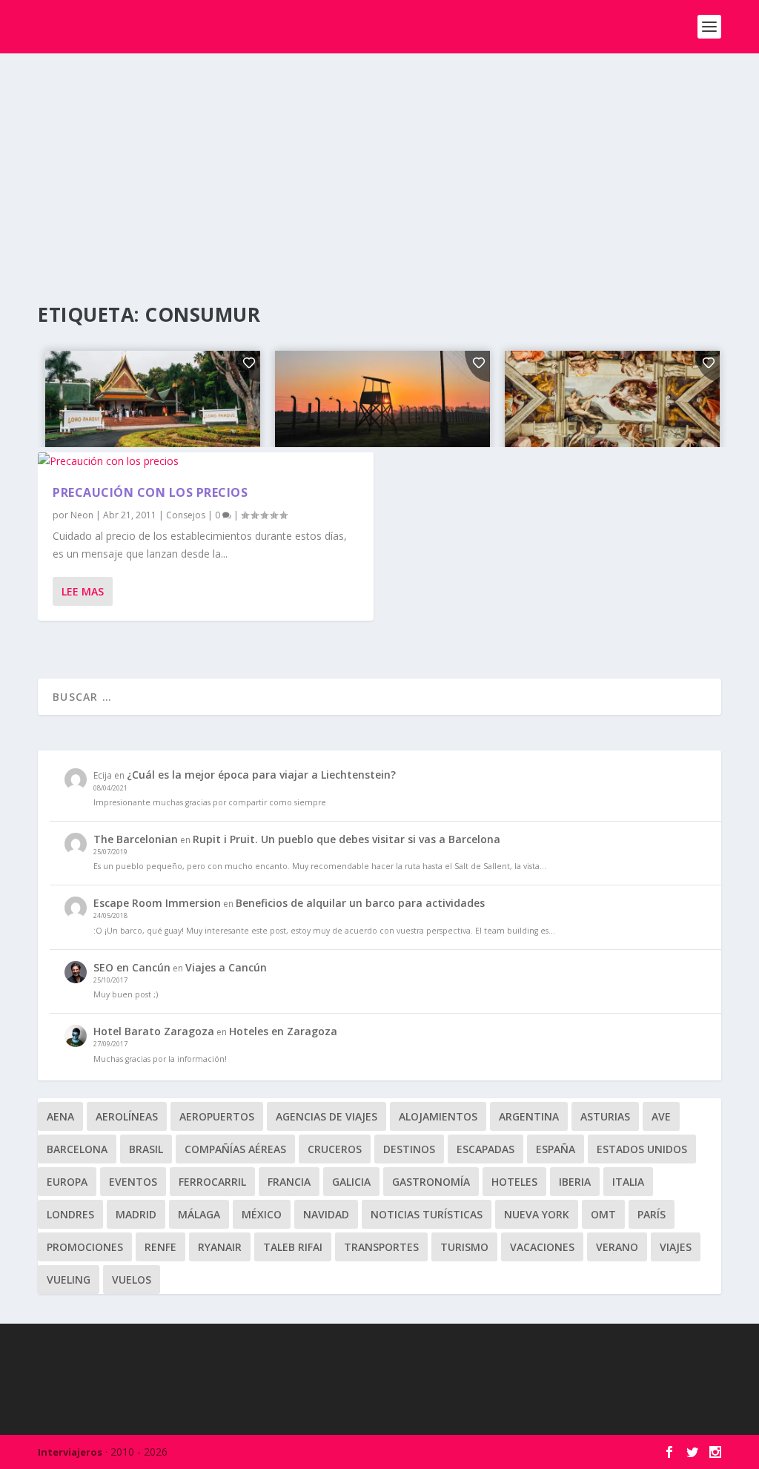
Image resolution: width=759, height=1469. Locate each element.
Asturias (605, 1116)
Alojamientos (438, 1116)
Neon (81, 515)
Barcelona (77, 1149)
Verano (617, 1247)
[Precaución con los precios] (206, 461)
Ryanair (220, 1247)
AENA (60, 1116)
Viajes (676, 1247)
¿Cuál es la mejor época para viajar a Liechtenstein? (261, 774)
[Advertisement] (379, 164)
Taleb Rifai (292, 1247)
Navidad (326, 1214)
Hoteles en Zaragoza (283, 1031)
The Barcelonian (135, 839)
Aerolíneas (127, 1116)
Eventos (133, 1182)
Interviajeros (70, 1452)
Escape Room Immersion (157, 903)
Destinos (409, 1149)
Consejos (185, 515)
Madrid (136, 1214)
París (651, 1214)
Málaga (199, 1214)
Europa (67, 1182)
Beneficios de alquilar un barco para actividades (360, 903)
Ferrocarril (212, 1182)
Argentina (529, 1116)
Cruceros (335, 1149)
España (555, 1149)
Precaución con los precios (150, 492)
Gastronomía (431, 1182)
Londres (70, 1214)
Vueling (68, 1279)
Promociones (85, 1247)
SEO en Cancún (131, 967)
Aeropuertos (216, 1116)
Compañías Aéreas (235, 1149)
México (262, 1214)
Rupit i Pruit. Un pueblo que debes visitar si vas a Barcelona (346, 839)
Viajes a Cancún (226, 967)
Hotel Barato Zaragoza (153, 1031)
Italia (628, 1182)
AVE (661, 1116)
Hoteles (514, 1182)
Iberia (575, 1182)
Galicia (351, 1182)
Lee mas (83, 591)
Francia (289, 1182)
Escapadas (485, 1149)
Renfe (160, 1247)
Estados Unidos (642, 1149)
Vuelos (131, 1279)
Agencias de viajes (326, 1116)
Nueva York (536, 1214)
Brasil (146, 1149)
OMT (603, 1214)
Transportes (381, 1247)
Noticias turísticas (427, 1214)
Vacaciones (542, 1247)
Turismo (464, 1247)
